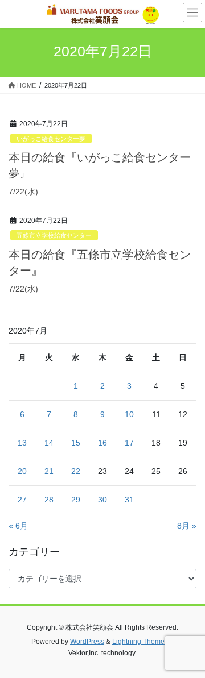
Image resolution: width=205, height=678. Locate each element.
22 (75, 471)
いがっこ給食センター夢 (51, 138)
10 (129, 414)
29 (75, 499)
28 (49, 499)
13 (22, 442)
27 (22, 499)
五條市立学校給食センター (54, 235)
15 (75, 442)
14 (49, 442)
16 (102, 442)
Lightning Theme (138, 642)
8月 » (186, 525)
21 (49, 471)
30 (102, 499)
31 (129, 499)
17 (129, 442)
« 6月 (18, 525)
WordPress (87, 642)
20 (22, 471)
